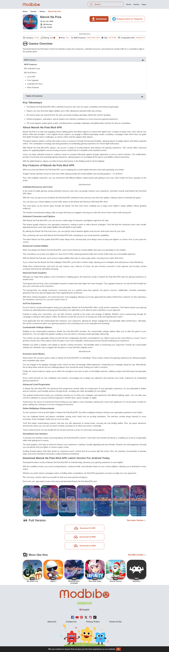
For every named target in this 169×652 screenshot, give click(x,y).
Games (33, 11)
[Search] (91, 4)
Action (42, 11)
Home (25, 11)
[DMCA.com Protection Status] (84, 604)
